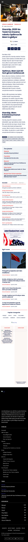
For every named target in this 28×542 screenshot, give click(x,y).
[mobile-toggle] (2, 2)
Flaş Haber (7, 156)
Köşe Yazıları (7, 167)
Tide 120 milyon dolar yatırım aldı (11, 192)
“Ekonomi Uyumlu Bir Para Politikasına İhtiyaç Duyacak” (15, 163)
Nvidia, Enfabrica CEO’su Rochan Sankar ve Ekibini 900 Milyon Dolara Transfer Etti (13, 219)
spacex (14, 140)
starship (19, 140)
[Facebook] (9, 48)
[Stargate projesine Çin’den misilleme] (14, 260)
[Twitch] (15, 538)
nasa (3, 140)
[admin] (11, 41)
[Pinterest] (15, 48)
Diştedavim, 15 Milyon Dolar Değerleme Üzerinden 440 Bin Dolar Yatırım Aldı (12, 213)
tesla (23, 140)
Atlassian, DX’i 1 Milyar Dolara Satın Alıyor (12, 224)
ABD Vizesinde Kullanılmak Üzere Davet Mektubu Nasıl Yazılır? (15, 176)
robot (11, 140)
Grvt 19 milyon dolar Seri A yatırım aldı (12, 197)
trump (4, 142)
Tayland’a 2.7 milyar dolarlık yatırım (21, 382)
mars (20, 138)
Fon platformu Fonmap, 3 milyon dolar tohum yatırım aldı (12, 208)
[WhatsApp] (19, 48)
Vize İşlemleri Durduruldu (11, 158)
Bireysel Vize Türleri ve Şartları (12, 173)
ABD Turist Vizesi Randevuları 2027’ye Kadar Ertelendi (11, 289)
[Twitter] (12, 48)
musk (23, 138)
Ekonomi (6, 161)
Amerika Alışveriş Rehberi (11, 153)
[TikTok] (12, 538)
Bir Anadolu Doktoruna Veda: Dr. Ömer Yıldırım (15, 169)
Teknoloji (17, 24)
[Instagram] (9, 538)
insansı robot (15, 138)
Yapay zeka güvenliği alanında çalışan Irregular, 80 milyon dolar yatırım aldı (12, 202)
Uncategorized (6, 195)
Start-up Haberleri (7, 222)
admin (16, 41)
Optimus (7, 140)
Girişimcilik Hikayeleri (7, 190)
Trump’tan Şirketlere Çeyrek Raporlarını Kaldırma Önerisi (11, 303)
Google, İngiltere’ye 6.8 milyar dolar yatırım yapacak (13, 296)
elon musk (5, 138)
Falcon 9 (9, 138)
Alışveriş (6, 151)
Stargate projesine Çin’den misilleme (11, 188)
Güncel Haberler (7, 24)
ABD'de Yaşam (14, 182)
